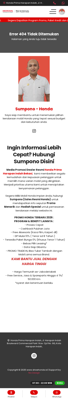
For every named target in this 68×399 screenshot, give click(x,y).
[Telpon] (54, 3)
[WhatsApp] (63, 3)
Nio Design (34, 372)
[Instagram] (34, 131)
